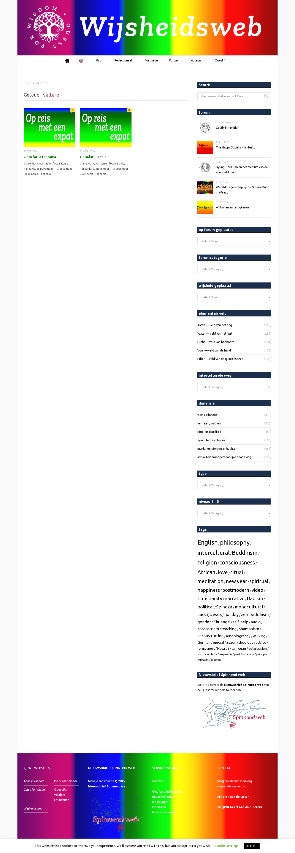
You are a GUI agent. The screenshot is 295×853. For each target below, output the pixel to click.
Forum (173, 60)
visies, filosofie (207, 415)
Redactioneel (123, 60)
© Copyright (160, 802)
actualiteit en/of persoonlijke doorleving (224, 457)
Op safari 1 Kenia (93, 157)
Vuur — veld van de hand (214, 350)
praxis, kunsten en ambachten (217, 448)
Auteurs (196, 60)
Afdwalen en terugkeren (232, 207)
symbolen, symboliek (211, 440)
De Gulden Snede (66, 781)
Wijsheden (152, 60)
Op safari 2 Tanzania (40, 157)
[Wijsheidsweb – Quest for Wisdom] (147, 27)
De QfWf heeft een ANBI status (239, 807)
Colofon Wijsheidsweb (167, 791)
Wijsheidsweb (33, 808)
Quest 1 (220, 60)
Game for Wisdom (35, 789)
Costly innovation (227, 127)
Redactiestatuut (163, 796)
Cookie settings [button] (226, 846)
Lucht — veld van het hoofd (215, 342)
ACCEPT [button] (251, 845)
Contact (157, 781)
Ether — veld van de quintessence (220, 359)
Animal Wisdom (34, 781)
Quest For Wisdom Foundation (61, 795)
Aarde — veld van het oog (214, 325)
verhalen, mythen (209, 423)
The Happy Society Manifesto (235, 147)
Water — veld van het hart (214, 333)
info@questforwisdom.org (234, 781)
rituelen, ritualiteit (209, 432)
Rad (98, 60)
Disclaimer (159, 807)
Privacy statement (164, 812)
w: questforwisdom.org (232, 786)
